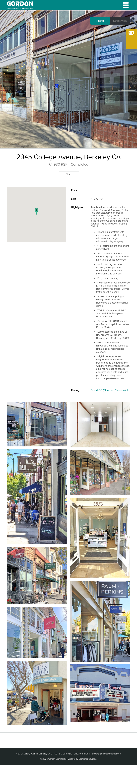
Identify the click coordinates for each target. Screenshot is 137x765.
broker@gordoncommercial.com (106, 753)
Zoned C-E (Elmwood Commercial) (109, 390)
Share (68, 174)
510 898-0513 (65, 753)
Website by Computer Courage (82, 759)
